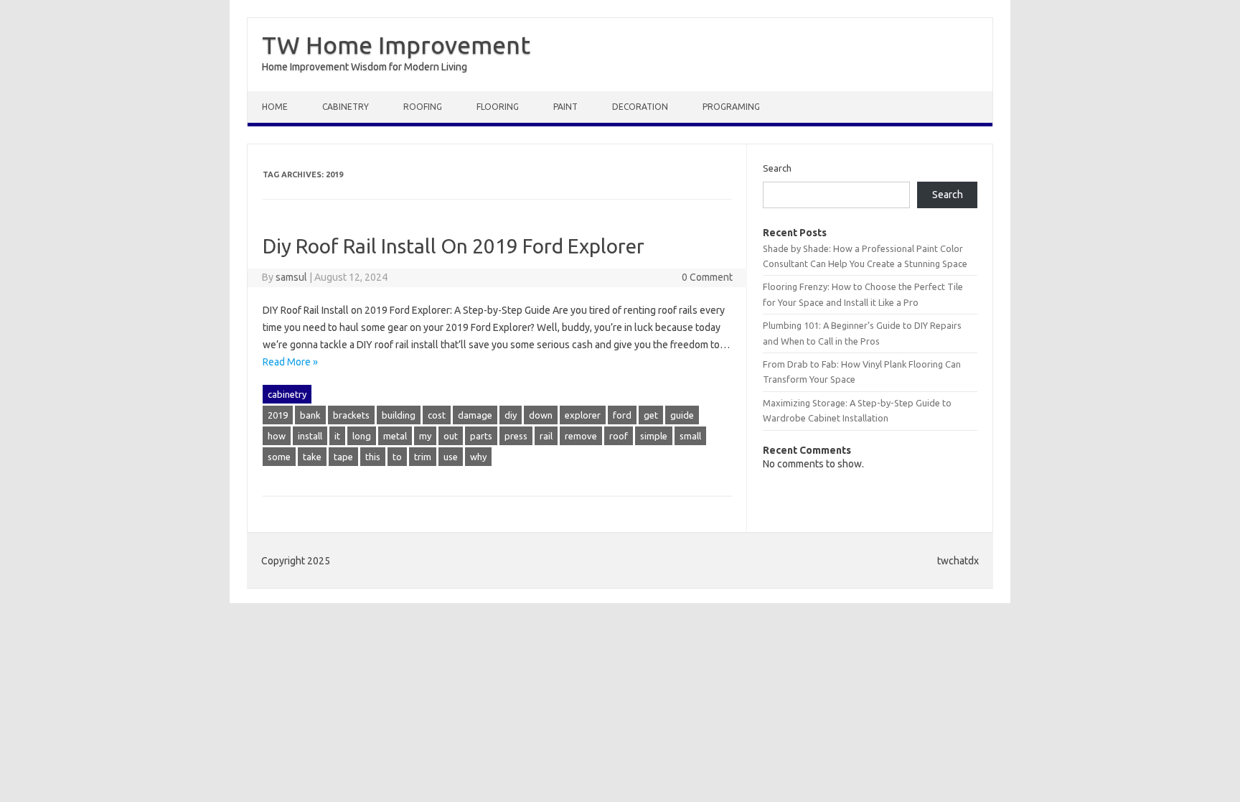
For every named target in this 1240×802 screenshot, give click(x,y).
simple (653, 436)
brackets (351, 415)
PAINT (565, 106)
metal (395, 436)
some (279, 457)
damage (475, 415)
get (651, 415)
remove (581, 436)
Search (777, 168)
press (515, 436)
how (277, 436)
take (312, 457)
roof (618, 436)
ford (622, 415)
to (397, 457)
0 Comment (707, 277)
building (398, 415)
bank (310, 415)
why (478, 457)
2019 (278, 415)
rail (546, 436)
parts (481, 436)
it (337, 436)
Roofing (422, 106)
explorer (583, 415)
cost (437, 415)
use (450, 457)
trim (422, 457)
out (450, 436)
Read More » (290, 362)
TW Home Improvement (396, 44)
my (425, 436)
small (690, 436)
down (541, 415)
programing (731, 106)
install (310, 436)
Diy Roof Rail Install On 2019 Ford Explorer (453, 246)
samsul (291, 277)
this (372, 457)
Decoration (640, 106)
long (361, 436)
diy (510, 415)
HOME (275, 106)
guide (682, 415)
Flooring (497, 106)
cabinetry (345, 106)
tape (343, 457)
